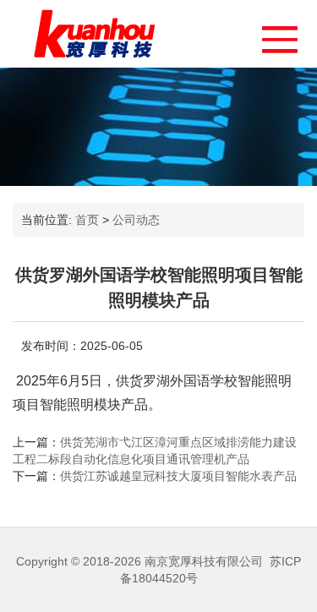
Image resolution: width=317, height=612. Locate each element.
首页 (87, 220)
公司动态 (136, 220)
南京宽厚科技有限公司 (204, 561)
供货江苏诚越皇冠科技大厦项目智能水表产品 (178, 476)
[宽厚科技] (94, 33)
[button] (271, 35)
